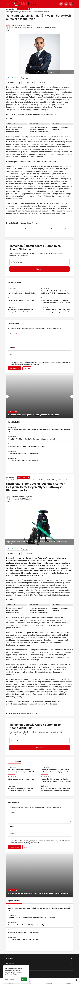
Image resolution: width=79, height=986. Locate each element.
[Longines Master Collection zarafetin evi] (39, 459)
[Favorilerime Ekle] (20, 82)
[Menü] (8, 4)
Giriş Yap (27, 368)
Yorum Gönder (14, 368)
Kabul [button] (24, 979)
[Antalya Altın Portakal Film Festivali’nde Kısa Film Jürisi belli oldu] (39, 875)
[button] (61, 4)
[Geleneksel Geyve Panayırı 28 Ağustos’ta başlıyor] (39, 445)
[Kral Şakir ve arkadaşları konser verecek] (39, 452)
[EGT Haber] (26, 4)
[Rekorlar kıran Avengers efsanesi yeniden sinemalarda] (39, 396)
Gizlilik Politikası (9, 979)
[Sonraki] (71, 396)
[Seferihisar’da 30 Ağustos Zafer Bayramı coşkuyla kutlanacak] (39, 438)
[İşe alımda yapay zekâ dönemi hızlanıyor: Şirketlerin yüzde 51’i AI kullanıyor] (16, 128)
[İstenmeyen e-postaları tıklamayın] (62, 128)
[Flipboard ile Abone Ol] (24, 78)
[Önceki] (7, 396)
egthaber (15, 25)
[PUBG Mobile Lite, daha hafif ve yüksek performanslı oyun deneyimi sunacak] (56, 309)
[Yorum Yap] (24, 82)
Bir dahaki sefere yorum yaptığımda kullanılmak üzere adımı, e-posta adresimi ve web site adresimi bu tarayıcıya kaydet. (40, 363)
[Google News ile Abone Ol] (13, 78)
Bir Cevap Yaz (13, 324)
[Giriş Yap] (66, 4)
